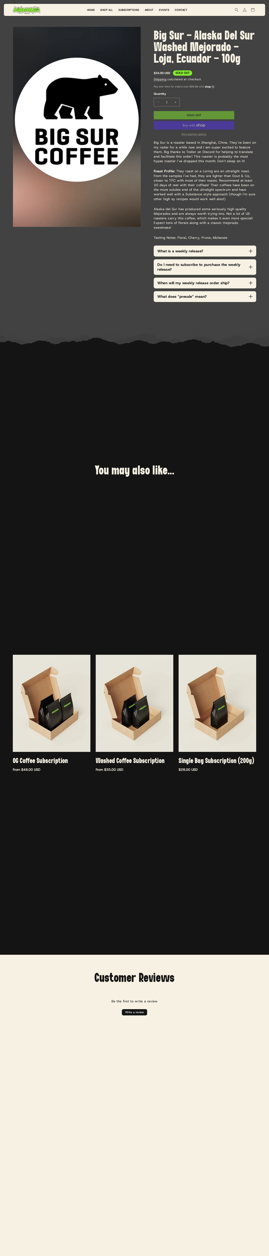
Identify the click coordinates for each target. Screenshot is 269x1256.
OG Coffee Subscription (40, 761)
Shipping (160, 79)
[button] (237, 10)
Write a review (134, 1012)
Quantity (160, 94)
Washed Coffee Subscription (130, 761)
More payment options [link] (194, 134)
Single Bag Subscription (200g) (216, 761)
